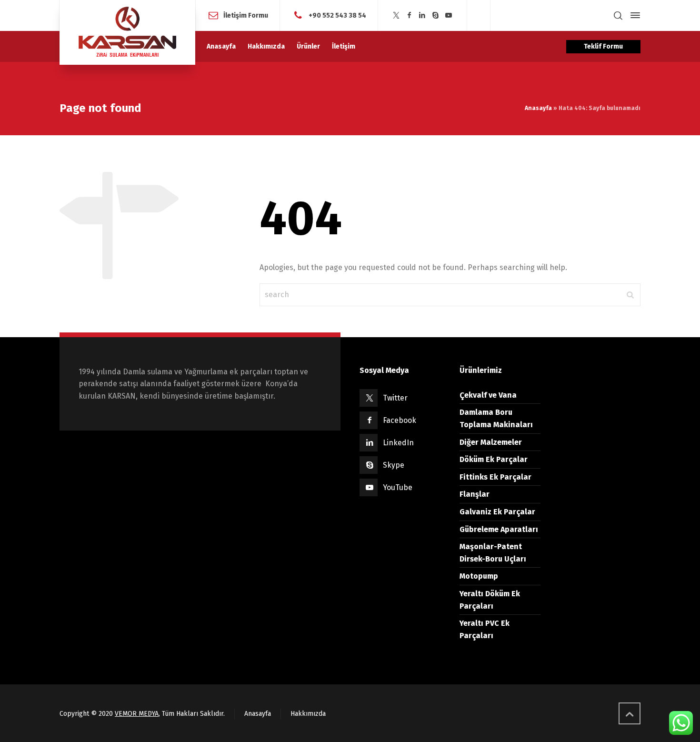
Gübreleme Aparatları (499, 529)
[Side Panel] (633, 15)
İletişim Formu (245, 15)
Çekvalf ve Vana (488, 395)
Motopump (479, 576)
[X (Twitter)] (396, 15)
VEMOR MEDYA (137, 714)
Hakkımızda (308, 714)
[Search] (618, 15)
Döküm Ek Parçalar (494, 459)
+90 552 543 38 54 (337, 15)
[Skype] (435, 15)
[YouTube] (448, 15)
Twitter (395, 397)
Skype (393, 465)
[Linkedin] (422, 15)
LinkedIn (398, 442)
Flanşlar (475, 494)
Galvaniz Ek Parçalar (497, 511)
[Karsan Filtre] (127, 32)
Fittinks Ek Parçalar (495, 476)
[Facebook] (409, 15)
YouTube (397, 487)
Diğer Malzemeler (491, 442)
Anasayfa (538, 108)
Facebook (399, 420)
